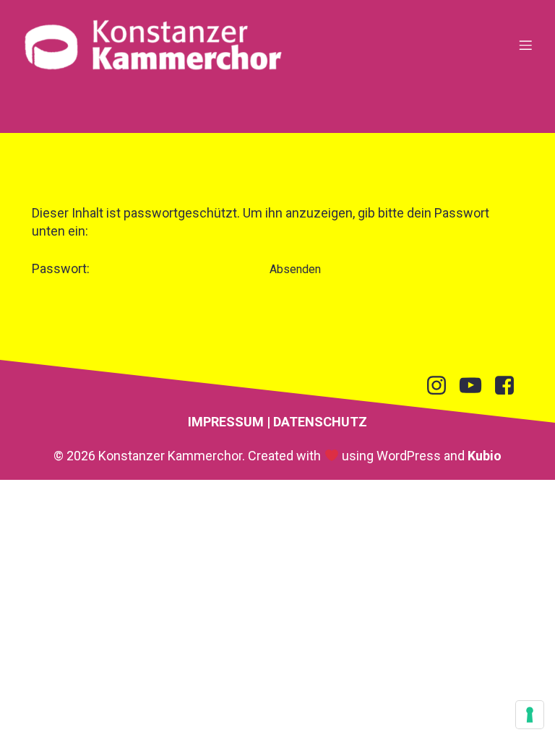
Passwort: (62, 268)
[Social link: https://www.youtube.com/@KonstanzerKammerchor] (476, 385)
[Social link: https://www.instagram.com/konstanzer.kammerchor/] (442, 385)
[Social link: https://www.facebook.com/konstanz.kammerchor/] (510, 385)
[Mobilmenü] (525, 45)
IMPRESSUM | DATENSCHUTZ (277, 421)
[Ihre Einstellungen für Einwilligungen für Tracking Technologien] (529, 714)
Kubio (485, 455)
